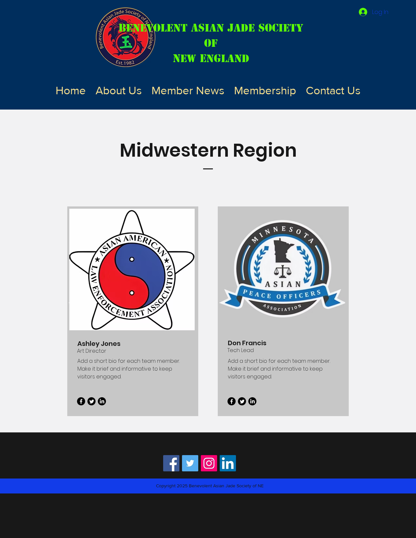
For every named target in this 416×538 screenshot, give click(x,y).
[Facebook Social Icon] (171, 463)
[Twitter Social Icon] (190, 463)
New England (211, 58)
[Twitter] (91, 401)
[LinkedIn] (102, 401)
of (211, 43)
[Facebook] (81, 401)
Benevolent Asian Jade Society (211, 27)
